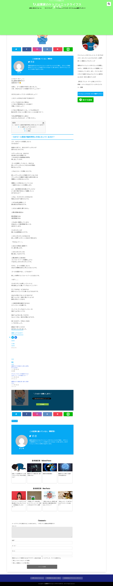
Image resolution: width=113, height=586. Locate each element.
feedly (43, 404)
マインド (14, 421)
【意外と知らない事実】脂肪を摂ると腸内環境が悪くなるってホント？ (50, 503)
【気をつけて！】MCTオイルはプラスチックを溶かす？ (65, 503)
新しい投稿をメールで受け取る (21, 563)
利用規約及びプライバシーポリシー (72, 578)
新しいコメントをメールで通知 (21, 560)
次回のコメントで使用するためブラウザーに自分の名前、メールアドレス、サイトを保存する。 (37, 558)
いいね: (29, 129)
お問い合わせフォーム (35, 8)
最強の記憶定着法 (48, 473)
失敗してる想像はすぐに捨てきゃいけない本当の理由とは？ (19, 475)
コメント (14, 526)
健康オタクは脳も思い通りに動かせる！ (34, 474)
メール (14, 545)
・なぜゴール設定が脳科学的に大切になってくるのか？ (29, 125)
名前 (13, 540)
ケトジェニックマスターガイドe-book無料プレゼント (71, 8)
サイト (13, 551)
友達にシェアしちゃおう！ (29, 127)
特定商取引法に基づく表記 (53, 578)
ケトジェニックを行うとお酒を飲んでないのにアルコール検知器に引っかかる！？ (19, 504)
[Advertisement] (56, 22)
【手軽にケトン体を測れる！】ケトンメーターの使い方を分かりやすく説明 (34, 503)
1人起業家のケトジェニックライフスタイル (57, 5)
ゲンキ (19, 72)
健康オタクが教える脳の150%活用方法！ (64, 474)
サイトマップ (48, 8)
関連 (29, 131)
